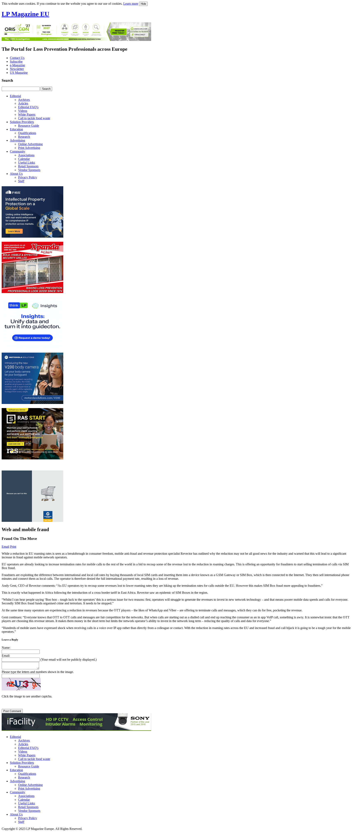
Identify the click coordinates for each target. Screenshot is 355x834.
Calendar (24, 159)
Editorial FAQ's (28, 107)
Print (13, 546)
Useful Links (26, 162)
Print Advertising (29, 148)
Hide (143, 3)
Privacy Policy (27, 177)
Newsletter (17, 69)
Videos (22, 111)
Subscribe (16, 61)
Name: (6, 647)
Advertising (17, 140)
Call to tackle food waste (34, 118)
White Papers (26, 114)
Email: (6, 655)
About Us (16, 173)
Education (16, 129)
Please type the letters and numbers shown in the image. (38, 672)
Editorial (15, 96)
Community (17, 151)
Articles (23, 103)
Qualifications (27, 133)
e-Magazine (17, 65)
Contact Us (17, 58)
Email (5, 546)
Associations (26, 155)
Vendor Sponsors (29, 170)
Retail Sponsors (28, 166)
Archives (24, 99)
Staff (21, 181)
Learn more (130, 3)
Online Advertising (30, 144)
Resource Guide (28, 125)
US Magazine (19, 72)
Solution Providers (22, 122)
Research (24, 136)
